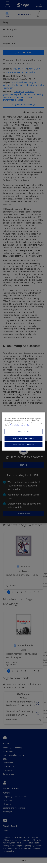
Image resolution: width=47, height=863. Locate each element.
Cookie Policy (25, 425)
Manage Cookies (23, 432)
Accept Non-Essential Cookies (23, 438)
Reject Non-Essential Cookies (23, 445)
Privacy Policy (15, 425)
